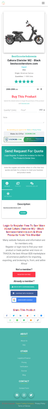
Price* (23, 110)
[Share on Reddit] (27, 316)
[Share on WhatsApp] (10, 320)
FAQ (24, 345)
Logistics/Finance (24, 358)
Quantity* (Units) (10, 110)
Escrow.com (25, 103)
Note (5, 117)
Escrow (24, 371)
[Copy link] (38, 320)
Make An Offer (17, 134)
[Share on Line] (17, 320)
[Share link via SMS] (24, 320)
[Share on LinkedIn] (21, 316)
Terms (29, 130)
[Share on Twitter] (14, 316)
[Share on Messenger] (41, 316)
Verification (24, 367)
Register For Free (24, 274)
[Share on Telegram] (34, 316)
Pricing (24, 362)
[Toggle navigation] (43, 3)
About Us (24, 341)
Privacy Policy (36, 130)
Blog (24, 375)
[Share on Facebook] (7, 316)
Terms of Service (24, 406)
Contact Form (24, 388)
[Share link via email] (31, 320)
